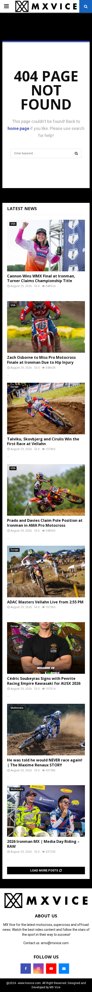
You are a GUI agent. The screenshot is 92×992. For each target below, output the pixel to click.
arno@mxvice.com (55, 943)
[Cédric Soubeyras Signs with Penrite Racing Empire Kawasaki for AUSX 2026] (46, 648)
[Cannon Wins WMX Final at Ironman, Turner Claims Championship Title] (46, 245)
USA (13, 224)
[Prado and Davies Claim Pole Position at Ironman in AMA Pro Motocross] (46, 490)
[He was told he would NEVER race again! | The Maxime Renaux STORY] (46, 729)
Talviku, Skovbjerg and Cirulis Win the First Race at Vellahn (43, 441)
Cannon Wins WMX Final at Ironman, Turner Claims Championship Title (41, 278)
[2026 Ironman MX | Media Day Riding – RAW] (46, 811)
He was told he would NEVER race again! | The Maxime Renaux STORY (44, 762)
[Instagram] (38, 968)
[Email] (64, 968)
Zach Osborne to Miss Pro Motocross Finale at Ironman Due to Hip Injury (41, 360)
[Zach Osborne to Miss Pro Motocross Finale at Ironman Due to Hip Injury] (46, 327)
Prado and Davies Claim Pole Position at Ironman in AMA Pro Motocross (45, 523)
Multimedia (17, 708)
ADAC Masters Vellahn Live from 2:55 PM (45, 602)
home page (18, 128)
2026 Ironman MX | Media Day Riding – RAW (43, 844)
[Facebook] (26, 968)
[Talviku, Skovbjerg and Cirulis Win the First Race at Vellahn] (46, 408)
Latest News (22, 208)
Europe (14, 387)
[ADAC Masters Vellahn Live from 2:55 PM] (46, 571)
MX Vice (55, 987)
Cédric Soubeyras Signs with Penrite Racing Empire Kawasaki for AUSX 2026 (43, 681)
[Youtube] (51, 968)
